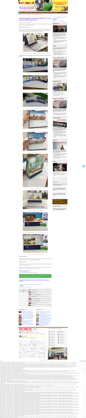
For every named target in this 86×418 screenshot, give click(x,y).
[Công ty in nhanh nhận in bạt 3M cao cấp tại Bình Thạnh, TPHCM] (29, 303)
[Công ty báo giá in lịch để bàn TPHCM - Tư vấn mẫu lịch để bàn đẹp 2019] (29, 292)
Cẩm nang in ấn (21, 285)
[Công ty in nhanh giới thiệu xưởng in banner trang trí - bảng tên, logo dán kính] (37, 315)
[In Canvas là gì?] (60, 88)
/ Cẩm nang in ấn (28, 287)
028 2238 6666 (24, 270)
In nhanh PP (55, 140)
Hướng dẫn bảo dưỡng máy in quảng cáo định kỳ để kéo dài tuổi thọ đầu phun (28, 312)
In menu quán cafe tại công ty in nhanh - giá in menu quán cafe (40, 304)
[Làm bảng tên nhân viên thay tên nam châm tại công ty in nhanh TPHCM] (37, 321)
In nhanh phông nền (57, 81)
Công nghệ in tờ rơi (56, 173)
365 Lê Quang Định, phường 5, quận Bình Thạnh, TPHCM (31, 333)
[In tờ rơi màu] (60, 168)
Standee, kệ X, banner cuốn (58, 98)
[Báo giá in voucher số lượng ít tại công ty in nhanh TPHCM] (37, 324)
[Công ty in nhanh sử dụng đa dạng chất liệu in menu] (20, 324)
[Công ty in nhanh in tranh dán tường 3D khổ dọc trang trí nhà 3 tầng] (20, 321)
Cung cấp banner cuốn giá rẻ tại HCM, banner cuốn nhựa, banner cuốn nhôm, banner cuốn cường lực (59, 69)
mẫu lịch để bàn (38, 278)
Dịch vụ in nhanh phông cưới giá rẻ (58, 94)
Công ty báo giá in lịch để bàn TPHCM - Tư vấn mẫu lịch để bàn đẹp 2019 (29, 14)
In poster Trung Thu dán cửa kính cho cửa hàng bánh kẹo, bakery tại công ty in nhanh (28, 315)
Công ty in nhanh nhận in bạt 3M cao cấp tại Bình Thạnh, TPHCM (40, 302)
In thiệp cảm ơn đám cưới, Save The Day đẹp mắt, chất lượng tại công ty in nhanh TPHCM (46, 318)
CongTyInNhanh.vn (22, 287)
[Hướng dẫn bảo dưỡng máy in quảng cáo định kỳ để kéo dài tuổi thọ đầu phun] (20, 312)
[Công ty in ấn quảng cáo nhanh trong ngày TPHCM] (20, 319)
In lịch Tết (40, 276)
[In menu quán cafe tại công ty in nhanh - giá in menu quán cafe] (29, 305)
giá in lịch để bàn (26, 278)
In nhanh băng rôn (56, 117)
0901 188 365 (29, 270)
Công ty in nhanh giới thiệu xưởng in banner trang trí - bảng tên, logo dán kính (45, 315)
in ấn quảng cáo (33, 259)
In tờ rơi (54, 161)
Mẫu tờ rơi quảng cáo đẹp (57, 174)
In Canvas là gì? (55, 91)
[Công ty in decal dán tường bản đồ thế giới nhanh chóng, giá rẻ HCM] (29, 297)
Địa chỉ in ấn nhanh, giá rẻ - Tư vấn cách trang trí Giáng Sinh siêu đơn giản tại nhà (60, 151)
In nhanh (54, 45)
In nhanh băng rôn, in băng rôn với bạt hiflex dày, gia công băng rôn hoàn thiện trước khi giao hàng (60, 132)
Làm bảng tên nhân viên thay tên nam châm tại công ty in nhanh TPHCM (45, 321)
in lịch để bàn (25, 276)
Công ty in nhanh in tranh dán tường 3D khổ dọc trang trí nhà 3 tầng (27, 321)
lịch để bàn (34, 278)
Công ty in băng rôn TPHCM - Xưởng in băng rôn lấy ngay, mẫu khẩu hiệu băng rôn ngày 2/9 (59, 129)
